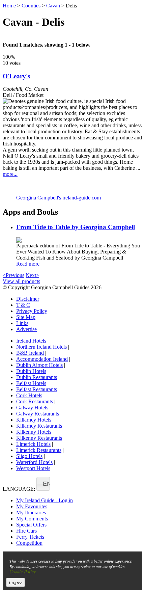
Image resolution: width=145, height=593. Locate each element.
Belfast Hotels (31, 383)
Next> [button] (32, 275)
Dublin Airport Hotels (39, 365)
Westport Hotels (33, 468)
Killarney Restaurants (39, 426)
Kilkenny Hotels (33, 432)
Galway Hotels (32, 407)
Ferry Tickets (30, 537)
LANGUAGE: (19, 489)
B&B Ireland (30, 353)
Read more (27, 264)
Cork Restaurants (34, 401)
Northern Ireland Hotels (41, 347)
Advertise (26, 329)
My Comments (32, 518)
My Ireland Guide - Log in (44, 500)
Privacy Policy (31, 311)
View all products (21, 281)
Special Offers (31, 525)
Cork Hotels (29, 395)
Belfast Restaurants (36, 389)
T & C (23, 305)
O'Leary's (16, 76)
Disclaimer (27, 299)
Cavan (53, 5)
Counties (31, 5)
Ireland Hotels (31, 341)
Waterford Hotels (34, 462)
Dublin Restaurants (36, 377)
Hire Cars (26, 531)
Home (9, 5)
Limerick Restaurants (38, 450)
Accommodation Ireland (42, 359)
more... (10, 174)
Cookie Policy (22, 571)
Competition (29, 543)
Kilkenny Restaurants (39, 438)
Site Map (25, 317)
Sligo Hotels (29, 456)
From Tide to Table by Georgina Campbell (75, 227)
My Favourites (31, 506)
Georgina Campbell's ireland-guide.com (58, 197)
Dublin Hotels (31, 371)
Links (22, 323)
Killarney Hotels (33, 420)
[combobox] (43, 484)
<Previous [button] (13, 275)
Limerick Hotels (33, 444)
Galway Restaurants (37, 413)
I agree (15, 582)
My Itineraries (31, 512)
